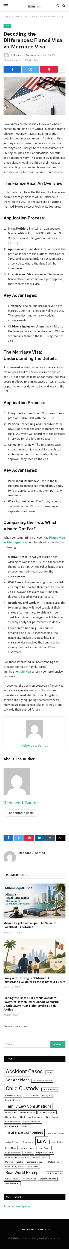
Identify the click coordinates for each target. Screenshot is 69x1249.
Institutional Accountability (17, 1126)
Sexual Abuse (11, 1179)
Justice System (12, 1142)
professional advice (36, 1162)
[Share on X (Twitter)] (30, 69)
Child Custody (22, 1088)
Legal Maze (10, 1148)
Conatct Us (26, 1229)
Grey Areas (10, 1112)
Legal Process (44, 1148)
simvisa (26, 671)
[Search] (63, 6)
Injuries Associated (32, 1122)
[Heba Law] (34, 6)
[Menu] (6, 6)
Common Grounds (13, 1095)
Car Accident (17, 1080)
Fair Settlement (12, 1100)
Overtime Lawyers (40, 1157)
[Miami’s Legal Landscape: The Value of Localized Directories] (34, 901)
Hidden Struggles (47, 1112)
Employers (46, 1095)
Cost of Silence (31, 1095)
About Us (44, 1229)
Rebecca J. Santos (23, 55)
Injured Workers (12, 1122)
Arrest (49, 1072)
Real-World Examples (24, 1172)
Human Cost (10, 1117)
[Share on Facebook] (12, 69)
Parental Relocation (14, 1162)
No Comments (14, 60)
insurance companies (24, 1132)
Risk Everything (54, 1173)
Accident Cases (24, 1071)
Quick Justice (33, 1166)
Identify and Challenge (31, 1117)
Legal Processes (12, 1153)
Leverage (28, 1153)
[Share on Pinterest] (49, 69)
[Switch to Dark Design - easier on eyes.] (58, 5)
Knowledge (28, 1142)
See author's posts (21, 813)
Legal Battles (57, 1142)
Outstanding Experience (16, 1157)
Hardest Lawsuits (27, 1112)
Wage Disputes (12, 1183)
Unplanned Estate (47, 1179)
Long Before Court (44, 1153)
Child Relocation (50, 1089)
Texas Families (29, 1179)
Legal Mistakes (27, 1148)
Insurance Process (55, 1133)
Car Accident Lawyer (42, 1081)
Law (7, 26)
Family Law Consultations (28, 1106)
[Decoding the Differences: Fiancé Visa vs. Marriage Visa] (34, 114)
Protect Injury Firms (14, 1166)
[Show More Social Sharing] (62, 69)
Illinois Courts (52, 1117)
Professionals (54, 1162)
